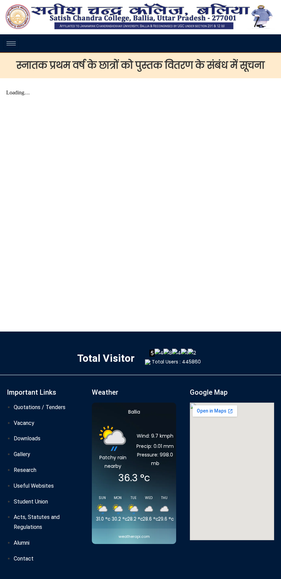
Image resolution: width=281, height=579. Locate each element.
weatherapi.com (134, 536)
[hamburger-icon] (11, 43)
